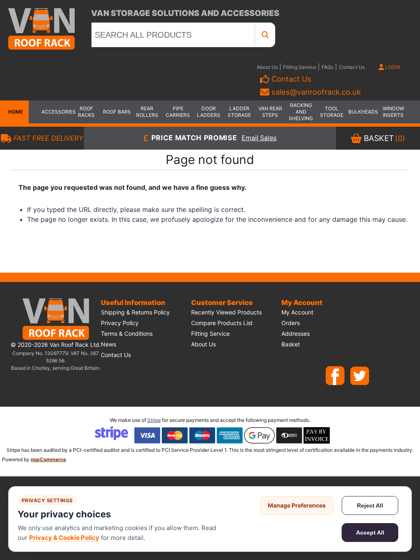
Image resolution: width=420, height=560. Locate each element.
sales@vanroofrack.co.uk (316, 91)
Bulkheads (362, 112)
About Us (267, 67)
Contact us (116, 354)
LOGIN (392, 67)
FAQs (327, 67)
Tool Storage (331, 111)
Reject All (370, 505)
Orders (290, 322)
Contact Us (352, 67)
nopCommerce (48, 459)
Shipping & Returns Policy (135, 312)
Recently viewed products (226, 312)
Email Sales (259, 138)
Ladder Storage (239, 111)
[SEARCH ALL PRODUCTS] (265, 35)
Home (14, 112)
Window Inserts (393, 111)
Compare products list (222, 322)
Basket (290, 344)
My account (297, 312)
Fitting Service (299, 67)
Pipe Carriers (178, 111)
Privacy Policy (120, 322)
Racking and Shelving (301, 111)
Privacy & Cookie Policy (64, 538)
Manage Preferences (297, 505)
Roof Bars (117, 112)
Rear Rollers (147, 111)
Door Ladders (208, 111)
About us (203, 344)
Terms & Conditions (127, 333)
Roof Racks (86, 111)
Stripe (154, 420)
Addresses (295, 333)
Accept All (370, 532)
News (108, 344)
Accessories (55, 112)
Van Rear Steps (270, 111)
